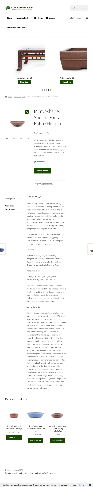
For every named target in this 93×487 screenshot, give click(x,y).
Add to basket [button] (14, 438)
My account (51, 18)
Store (9, 18)
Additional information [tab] (10, 207)
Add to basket (43, 170)
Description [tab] (10, 198)
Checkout (38, 18)
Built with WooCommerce (45, 473)
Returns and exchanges (17, 27)
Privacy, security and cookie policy (19, 473)
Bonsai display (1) (24, 78)
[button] (42, 90)
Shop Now (24, 82)
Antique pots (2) (67, 78)
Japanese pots (19, 97)
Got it (81, 485)
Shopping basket (23, 18)
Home (10, 97)
